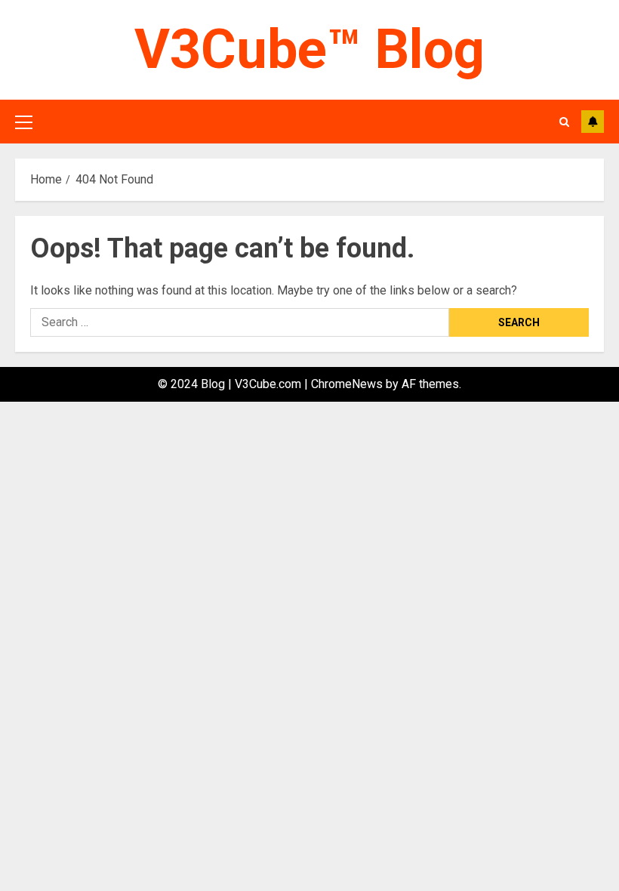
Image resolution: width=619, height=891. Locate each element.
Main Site (592, 121)
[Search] (564, 122)
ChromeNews (347, 384)
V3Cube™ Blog (309, 49)
